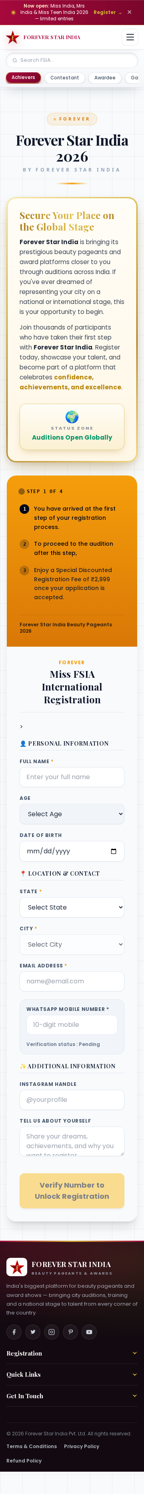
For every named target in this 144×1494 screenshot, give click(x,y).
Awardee (105, 78)
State (31, 891)
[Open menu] (130, 37)
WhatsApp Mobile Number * (67, 1009)
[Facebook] (14, 1332)
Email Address (43, 966)
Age (25, 798)
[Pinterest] (70, 1332)
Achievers (23, 77)
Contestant (64, 78)
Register (108, 12)
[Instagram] (51, 1332)
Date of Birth (41, 835)
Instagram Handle (48, 1084)
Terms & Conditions (31, 1446)
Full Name (37, 761)
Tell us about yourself (55, 1121)
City (28, 929)
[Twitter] (32, 1332)
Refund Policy (24, 1460)
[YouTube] (89, 1332)
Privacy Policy (81, 1446)
